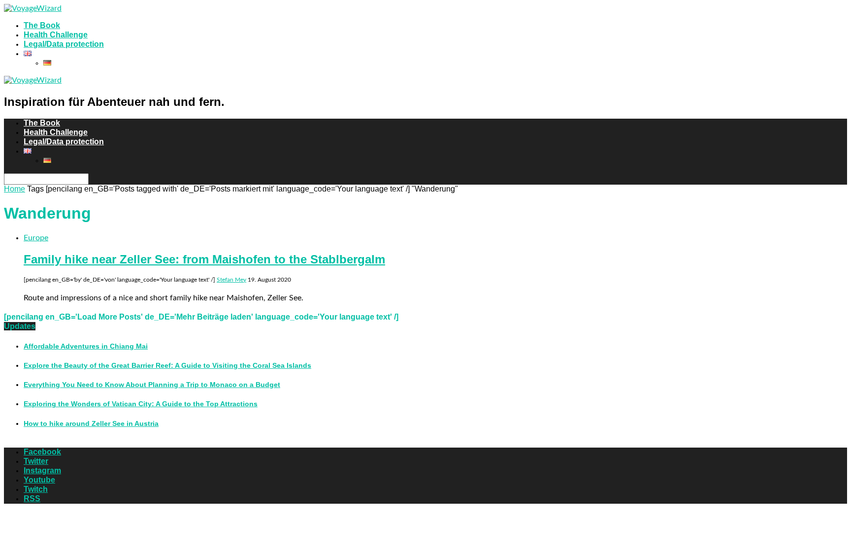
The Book (42, 25)
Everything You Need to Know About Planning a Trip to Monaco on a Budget (152, 384)
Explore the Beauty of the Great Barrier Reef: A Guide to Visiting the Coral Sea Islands (167, 365)
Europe (36, 238)
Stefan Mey (231, 280)
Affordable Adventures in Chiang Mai (86, 346)
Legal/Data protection (64, 44)
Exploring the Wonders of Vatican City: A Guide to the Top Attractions (141, 404)
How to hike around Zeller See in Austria (91, 423)
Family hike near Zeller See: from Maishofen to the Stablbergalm (204, 259)
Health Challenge (56, 35)
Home (14, 189)
